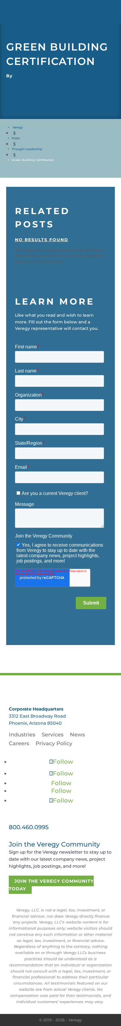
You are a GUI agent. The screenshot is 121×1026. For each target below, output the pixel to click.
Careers (19, 744)
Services (52, 735)
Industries (22, 735)
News (77, 735)
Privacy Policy (54, 744)
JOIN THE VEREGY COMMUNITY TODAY (51, 884)
